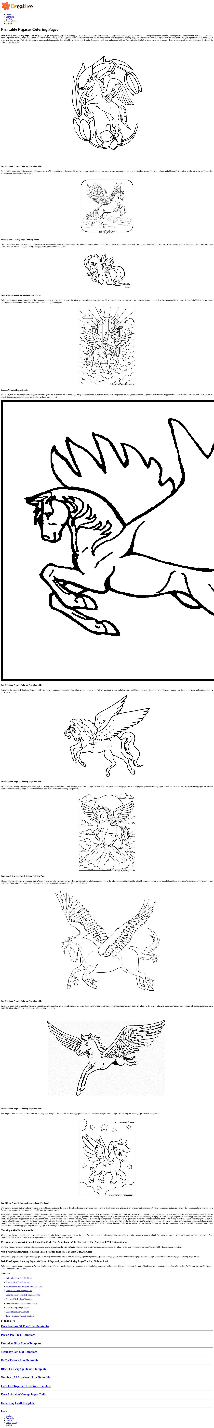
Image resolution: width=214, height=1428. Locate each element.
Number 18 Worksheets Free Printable (25, 1377)
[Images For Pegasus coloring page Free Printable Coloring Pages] (107, 832)
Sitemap (9, 1425)
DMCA (9, 1420)
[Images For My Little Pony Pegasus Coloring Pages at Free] (107, 271)
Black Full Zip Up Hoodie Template (23, 1369)
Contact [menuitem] (9, 14)
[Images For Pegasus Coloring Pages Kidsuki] (107, 346)
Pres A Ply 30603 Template (18, 1334)
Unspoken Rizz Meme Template (21, 1343)
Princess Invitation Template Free (19, 1291)
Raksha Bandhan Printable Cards (19, 1278)
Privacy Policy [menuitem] (11, 21)
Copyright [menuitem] (10, 17)
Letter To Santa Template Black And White (23, 1295)
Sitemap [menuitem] (9, 23)
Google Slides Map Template (17, 1312)
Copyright (10, 1418)
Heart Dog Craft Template (18, 1403)
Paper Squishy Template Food (17, 1307)
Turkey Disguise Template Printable (20, 1316)
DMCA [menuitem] (9, 19)
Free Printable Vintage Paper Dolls (23, 1394)
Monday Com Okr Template (19, 1351)
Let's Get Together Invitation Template (26, 1386)
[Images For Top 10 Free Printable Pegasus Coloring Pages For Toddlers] (107, 1158)
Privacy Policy (11, 1423)
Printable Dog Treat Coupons (17, 1282)
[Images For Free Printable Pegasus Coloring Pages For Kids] (107, 104)
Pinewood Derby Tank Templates (19, 1299)
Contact (9, 1416)
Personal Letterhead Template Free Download (24, 1286)
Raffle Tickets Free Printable (19, 1360)
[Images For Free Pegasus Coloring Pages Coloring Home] (107, 206)
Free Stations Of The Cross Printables (25, 1326)
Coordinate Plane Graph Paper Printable (21, 1303)
